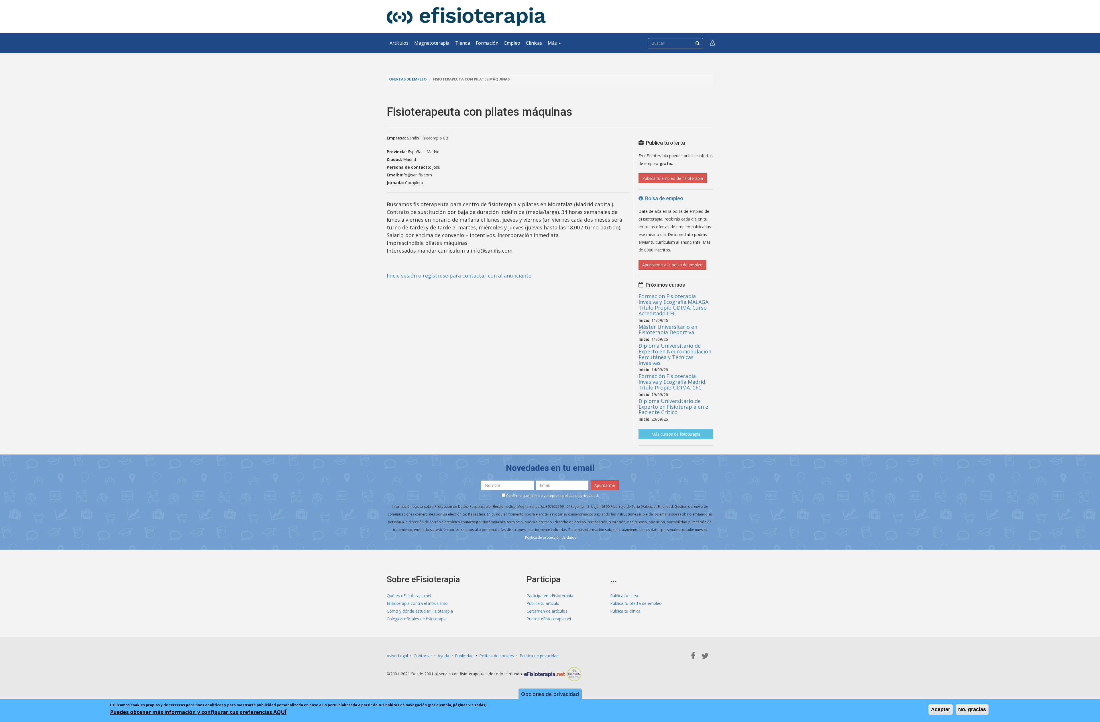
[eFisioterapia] (466, 16)
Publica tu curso (625, 595)
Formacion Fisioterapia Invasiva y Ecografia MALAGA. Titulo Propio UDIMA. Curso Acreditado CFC (674, 304)
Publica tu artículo (543, 603)
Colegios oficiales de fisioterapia (417, 618)
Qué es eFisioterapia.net (409, 595)
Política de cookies (496, 655)
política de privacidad (580, 495)
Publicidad (464, 655)
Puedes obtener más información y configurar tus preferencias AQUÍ (198, 712)
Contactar (423, 655)
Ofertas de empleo (408, 79)
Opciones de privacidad (550, 693)
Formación (487, 43)
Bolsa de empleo (663, 198)
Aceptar (940, 709)
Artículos (399, 43)
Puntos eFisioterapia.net (549, 618)
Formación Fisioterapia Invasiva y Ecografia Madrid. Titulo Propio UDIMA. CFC (672, 382)
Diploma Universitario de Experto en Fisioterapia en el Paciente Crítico (674, 407)
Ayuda (443, 655)
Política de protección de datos (550, 537)
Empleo (512, 43)
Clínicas (534, 43)
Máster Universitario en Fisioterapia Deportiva (668, 329)
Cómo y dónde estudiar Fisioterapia (420, 611)
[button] (712, 43)
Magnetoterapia (431, 43)
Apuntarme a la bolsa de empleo (672, 264)
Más (553, 43)
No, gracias (972, 709)
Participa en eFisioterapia (550, 595)
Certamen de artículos (547, 611)
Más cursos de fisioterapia (675, 434)
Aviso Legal (397, 655)
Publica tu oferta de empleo (636, 603)
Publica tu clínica (625, 611)
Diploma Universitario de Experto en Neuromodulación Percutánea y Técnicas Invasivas (675, 354)
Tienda (462, 43)
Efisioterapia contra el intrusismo (417, 603)
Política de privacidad (539, 655)
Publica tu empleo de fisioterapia (672, 178)
